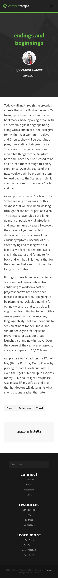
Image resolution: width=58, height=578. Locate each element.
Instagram (29, 489)
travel (39, 407)
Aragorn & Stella (31, 70)
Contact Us (29, 524)
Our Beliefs (29, 545)
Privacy (47, 570)
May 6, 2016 (29, 75)
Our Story (29, 540)
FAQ (29, 514)
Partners (29, 519)
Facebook (29, 479)
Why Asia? (29, 555)
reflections (25, 407)
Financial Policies (29, 509)
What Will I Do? (29, 550)
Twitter (29, 484)
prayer (10, 407)
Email (29, 494)
